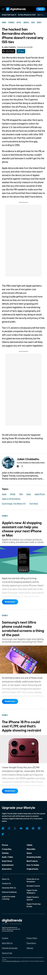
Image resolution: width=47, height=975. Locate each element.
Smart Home (7, 861)
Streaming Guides (34, 857)
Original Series (32, 869)
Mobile (12, 494)
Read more (10, 601)
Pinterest (33, 828)
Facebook (3, 828)
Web (21, 494)
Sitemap (30, 948)
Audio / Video (7, 857)
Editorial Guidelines (9, 892)
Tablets (29, 845)
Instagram (9, 828)
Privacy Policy (32, 938)
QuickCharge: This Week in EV (14, 503)
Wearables (31, 849)
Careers (5, 938)
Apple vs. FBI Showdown (11, 499)
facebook (18, 466)
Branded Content (33, 886)
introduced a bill (27, 327)
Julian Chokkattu (10, 47)
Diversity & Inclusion (10, 948)
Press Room (31, 943)
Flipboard (3, 834)
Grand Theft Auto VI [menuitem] (9, 15)
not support (7, 345)
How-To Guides (33, 865)
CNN (17, 145)
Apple (4, 494)
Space (29, 853)
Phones (5, 845)
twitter (22, 466)
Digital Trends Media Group (13, 961)
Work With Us (7, 943)
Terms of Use (7, 953)
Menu (3, 9)
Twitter (15, 828)
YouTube (21, 828)
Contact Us (6, 883)
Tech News (33, 503)
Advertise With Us (9, 888)
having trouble (9, 296)
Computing (6, 849)
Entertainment (7, 865)
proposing (29, 303)
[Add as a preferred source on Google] (8, 51)
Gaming (5, 853)
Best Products (32, 861)
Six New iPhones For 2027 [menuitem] (27, 15)
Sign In (40, 9)
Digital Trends (13, 11)
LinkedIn (39, 828)
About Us (5, 879)
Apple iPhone (40, 494)
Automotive (6, 869)
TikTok (27, 828)
